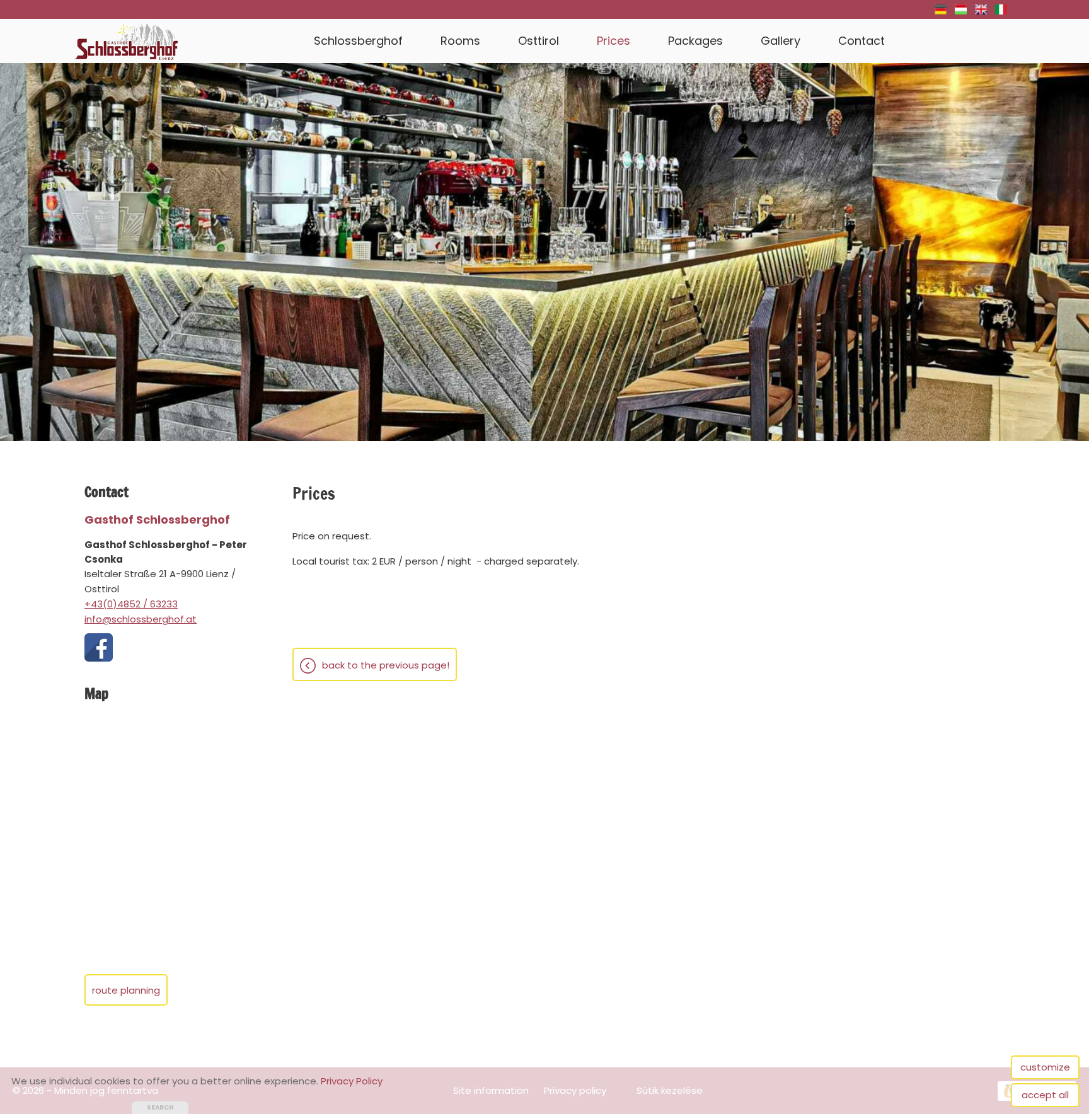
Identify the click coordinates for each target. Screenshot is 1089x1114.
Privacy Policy (352, 1081)
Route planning (126, 990)
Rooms (460, 41)
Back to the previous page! (385, 665)
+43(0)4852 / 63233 (131, 604)
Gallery (780, 41)
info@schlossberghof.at (140, 619)
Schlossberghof (358, 41)
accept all (1045, 1094)
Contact (861, 41)
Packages (695, 41)
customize (1045, 1067)
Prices (613, 41)
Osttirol (538, 41)
